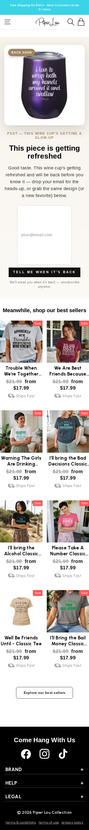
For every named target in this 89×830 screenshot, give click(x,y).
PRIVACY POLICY (73, 822)
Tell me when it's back (44, 272)
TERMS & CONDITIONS (20, 822)
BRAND (44, 769)
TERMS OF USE (49, 822)
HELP (44, 783)
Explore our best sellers (45, 693)
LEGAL (44, 796)
